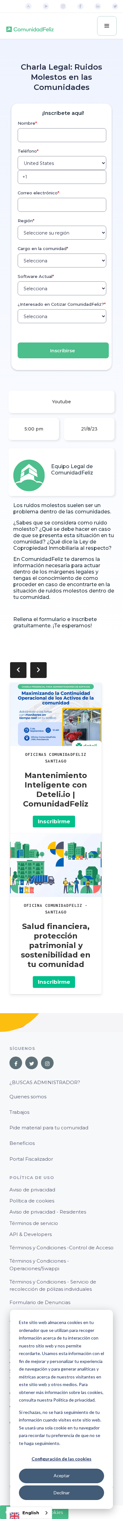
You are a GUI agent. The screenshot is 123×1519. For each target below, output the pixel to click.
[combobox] (29, 1513)
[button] (107, 26)
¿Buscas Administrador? (44, 1082)
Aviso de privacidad (32, 1190)
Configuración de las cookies (61, 1458)
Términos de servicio (33, 1223)
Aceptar (62, 1475)
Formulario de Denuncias (39, 1302)
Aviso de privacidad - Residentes (47, 1212)
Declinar (62, 1492)
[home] (30, 26)
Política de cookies (31, 1201)
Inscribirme (54, 821)
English (30, 1512)
